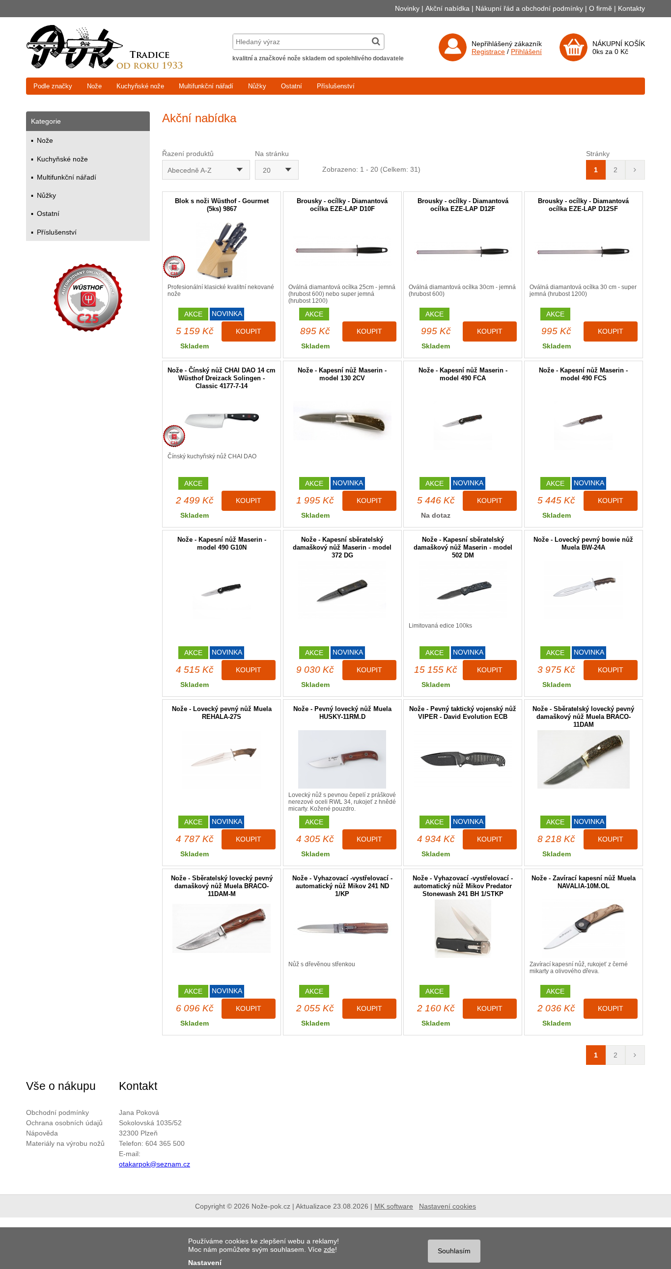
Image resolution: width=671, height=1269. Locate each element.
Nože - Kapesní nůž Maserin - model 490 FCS (583, 374)
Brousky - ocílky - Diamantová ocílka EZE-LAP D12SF (583, 204)
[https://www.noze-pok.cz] (104, 66)
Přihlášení (526, 51)
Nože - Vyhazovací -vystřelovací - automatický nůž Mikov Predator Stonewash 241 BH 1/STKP (463, 886)
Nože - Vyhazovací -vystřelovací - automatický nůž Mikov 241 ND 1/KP (342, 886)
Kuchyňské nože (140, 86)
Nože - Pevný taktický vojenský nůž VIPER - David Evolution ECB (462, 712)
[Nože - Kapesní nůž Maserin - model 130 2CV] (342, 421)
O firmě (600, 8)
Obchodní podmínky (57, 1112)
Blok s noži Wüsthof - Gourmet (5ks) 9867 (222, 204)
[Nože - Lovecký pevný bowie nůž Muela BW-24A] (584, 590)
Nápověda (42, 1133)
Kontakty (631, 8)
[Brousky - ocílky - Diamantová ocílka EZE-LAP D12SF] (584, 251)
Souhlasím (454, 1251)
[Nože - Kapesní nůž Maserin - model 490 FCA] (463, 421)
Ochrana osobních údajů (64, 1123)
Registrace (488, 51)
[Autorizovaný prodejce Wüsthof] (88, 299)
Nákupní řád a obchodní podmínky (529, 8)
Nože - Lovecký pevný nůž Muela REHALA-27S (222, 712)
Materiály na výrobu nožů (65, 1143)
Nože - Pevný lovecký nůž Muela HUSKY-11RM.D (342, 712)
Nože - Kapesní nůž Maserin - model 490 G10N (221, 543)
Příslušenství (336, 86)
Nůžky (257, 86)
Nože (94, 86)
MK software (393, 1206)
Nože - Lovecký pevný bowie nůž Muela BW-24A (583, 543)
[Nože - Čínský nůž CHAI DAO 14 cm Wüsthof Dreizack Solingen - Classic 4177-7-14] (222, 421)
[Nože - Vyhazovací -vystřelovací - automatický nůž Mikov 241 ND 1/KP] (342, 928)
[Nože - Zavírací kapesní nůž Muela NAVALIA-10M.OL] (584, 928)
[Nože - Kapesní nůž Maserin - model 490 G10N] (222, 590)
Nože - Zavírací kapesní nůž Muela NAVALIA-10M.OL (583, 882)
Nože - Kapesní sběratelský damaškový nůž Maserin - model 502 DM (463, 547)
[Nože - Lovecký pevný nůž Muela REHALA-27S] (222, 759)
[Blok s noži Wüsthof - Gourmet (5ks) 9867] (222, 251)
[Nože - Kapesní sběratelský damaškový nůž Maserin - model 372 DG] (342, 590)
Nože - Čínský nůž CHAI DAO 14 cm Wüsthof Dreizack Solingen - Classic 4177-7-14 (222, 378)
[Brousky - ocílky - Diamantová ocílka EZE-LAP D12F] (463, 251)
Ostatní (291, 86)
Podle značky (52, 86)
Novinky (407, 8)
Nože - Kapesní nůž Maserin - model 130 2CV (342, 374)
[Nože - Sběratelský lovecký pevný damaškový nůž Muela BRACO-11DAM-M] (222, 928)
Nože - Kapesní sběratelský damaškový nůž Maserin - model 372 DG (342, 547)
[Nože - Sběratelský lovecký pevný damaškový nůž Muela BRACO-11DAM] (584, 759)
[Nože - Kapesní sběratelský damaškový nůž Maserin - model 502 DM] (463, 590)
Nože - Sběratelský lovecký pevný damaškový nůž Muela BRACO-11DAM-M (222, 886)
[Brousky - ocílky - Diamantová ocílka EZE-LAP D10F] (342, 251)
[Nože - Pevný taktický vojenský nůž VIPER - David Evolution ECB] (463, 759)
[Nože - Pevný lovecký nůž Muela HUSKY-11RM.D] (342, 759)
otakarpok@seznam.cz (154, 1164)
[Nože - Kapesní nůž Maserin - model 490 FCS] (584, 421)
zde (329, 1249)
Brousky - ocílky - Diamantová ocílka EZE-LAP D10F (342, 204)
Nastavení (205, 1263)
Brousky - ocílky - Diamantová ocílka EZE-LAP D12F (463, 204)
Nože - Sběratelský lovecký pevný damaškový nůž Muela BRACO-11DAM (583, 716)
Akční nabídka (447, 8)
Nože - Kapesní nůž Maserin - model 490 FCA (463, 374)
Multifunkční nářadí (206, 86)
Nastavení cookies (447, 1206)
